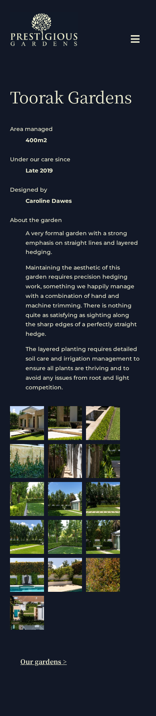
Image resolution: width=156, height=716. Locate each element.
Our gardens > (43, 661)
